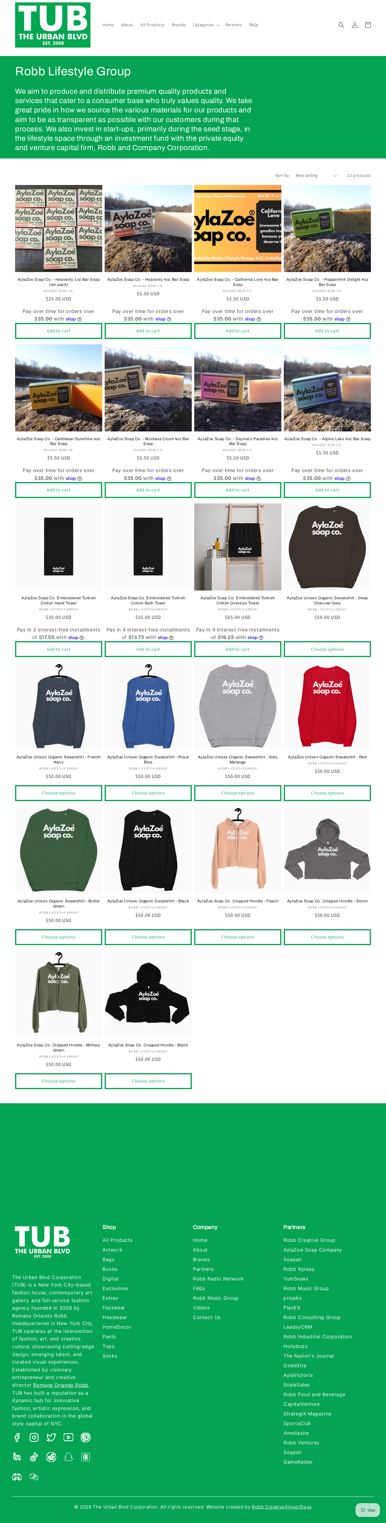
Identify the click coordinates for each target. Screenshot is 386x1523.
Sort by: (282, 175)
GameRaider (298, 1462)
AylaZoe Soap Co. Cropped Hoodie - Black (148, 1045)
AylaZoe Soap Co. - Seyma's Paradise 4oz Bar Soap (238, 441)
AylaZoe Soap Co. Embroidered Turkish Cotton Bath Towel (148, 600)
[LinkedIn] (17, 1458)
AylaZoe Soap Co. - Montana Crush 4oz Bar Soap (148, 441)
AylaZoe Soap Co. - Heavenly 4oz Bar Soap (148, 279)
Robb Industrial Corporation (317, 1336)
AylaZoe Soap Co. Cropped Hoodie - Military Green (58, 1047)
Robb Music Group (216, 1298)
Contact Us (207, 1317)
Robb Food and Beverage (314, 1394)
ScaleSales (296, 1385)
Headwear (115, 1317)
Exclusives (115, 1288)
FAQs (199, 1288)
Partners (203, 1269)
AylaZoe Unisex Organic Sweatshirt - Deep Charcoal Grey (327, 600)
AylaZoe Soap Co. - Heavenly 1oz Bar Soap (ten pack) (59, 282)
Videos (201, 1308)
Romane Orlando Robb (60, 1385)
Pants (109, 1336)
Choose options (327, 649)
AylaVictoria (298, 1375)
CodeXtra (295, 1365)
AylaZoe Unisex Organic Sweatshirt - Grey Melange (238, 759)
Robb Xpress (299, 1269)
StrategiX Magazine (307, 1414)
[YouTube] (68, 1439)
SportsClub (297, 1423)
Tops (108, 1346)
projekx (292, 1298)
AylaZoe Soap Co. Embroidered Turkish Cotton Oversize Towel (238, 600)
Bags (108, 1259)
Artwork (112, 1250)
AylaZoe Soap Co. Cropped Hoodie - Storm (327, 901)
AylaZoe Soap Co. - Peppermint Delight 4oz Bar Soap (327, 282)
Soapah (292, 1259)
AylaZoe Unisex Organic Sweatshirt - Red (327, 757)
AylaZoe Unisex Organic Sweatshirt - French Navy (59, 759)
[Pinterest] (85, 1439)
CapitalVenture (301, 1404)
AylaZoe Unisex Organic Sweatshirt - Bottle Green (58, 903)
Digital (111, 1279)
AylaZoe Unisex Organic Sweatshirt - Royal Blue (148, 759)
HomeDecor (117, 1327)
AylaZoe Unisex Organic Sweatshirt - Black (148, 901)
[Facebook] (17, 1439)
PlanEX (291, 1308)
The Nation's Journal (308, 1356)
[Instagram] (34, 1439)
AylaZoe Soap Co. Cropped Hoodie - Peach (237, 901)
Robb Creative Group (309, 1240)
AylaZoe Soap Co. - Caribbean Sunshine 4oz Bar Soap (58, 441)
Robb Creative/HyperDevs (282, 1507)
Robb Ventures (301, 1443)
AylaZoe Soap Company (312, 1250)
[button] (205, 24)
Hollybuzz (295, 1346)
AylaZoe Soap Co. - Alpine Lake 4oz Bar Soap (327, 439)
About (200, 1250)
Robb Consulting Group (312, 1317)
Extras (110, 1298)
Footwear (114, 1308)
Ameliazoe (296, 1433)
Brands (201, 1259)
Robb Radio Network (218, 1279)
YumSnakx (296, 1279)
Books (110, 1269)
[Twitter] (51, 1439)
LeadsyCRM (297, 1327)
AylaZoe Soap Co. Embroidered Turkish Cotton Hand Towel (58, 600)
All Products (117, 1240)
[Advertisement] (193, 1169)
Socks (110, 1356)
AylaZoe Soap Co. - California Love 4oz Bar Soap (237, 282)
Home (200, 1240)
